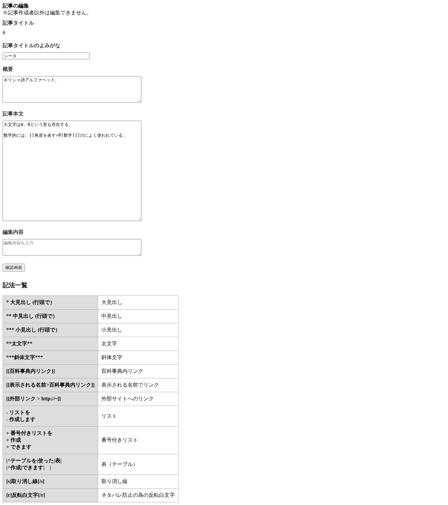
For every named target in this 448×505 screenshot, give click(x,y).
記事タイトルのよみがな (31, 45)
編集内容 (13, 232)
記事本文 (13, 113)
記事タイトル (18, 23)
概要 (8, 69)
